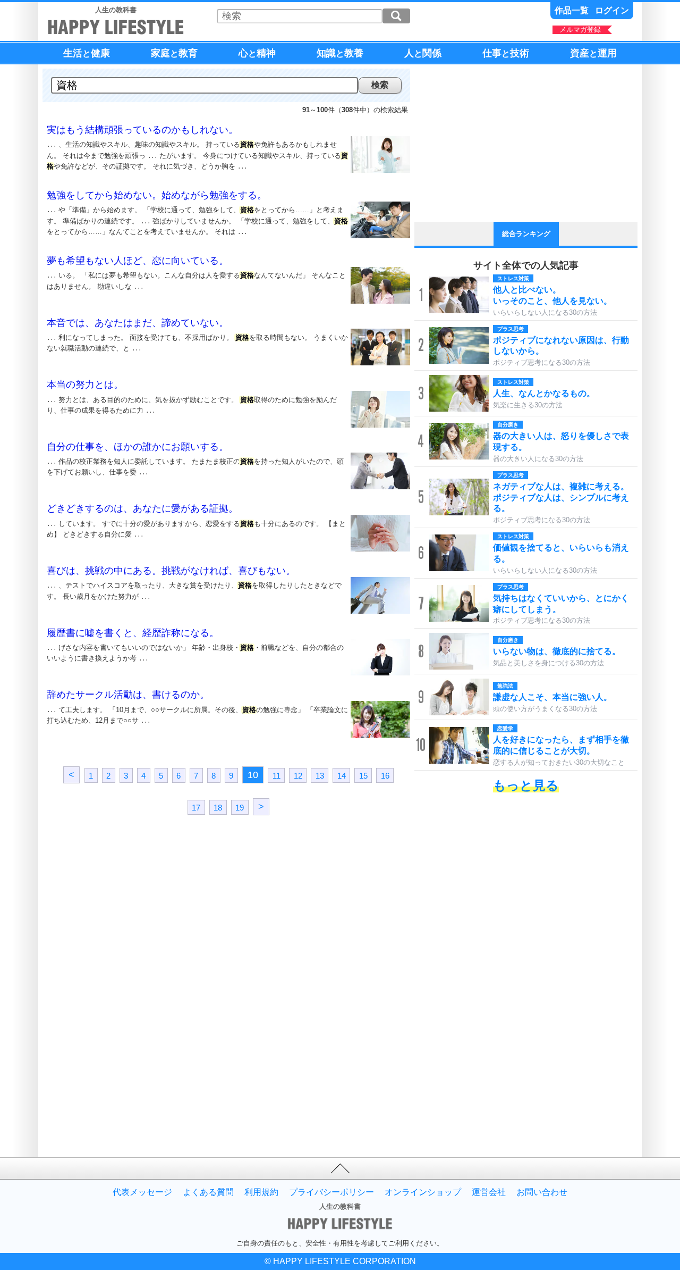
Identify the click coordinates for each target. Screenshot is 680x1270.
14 (341, 775)
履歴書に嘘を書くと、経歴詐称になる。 (133, 633)
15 (363, 775)
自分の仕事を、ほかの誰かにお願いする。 (137, 446)
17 (196, 807)
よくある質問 (208, 1192)
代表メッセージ (142, 1192)
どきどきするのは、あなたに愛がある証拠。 (142, 508)
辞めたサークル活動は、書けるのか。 (128, 694)
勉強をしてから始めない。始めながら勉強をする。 (157, 195)
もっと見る (526, 785)
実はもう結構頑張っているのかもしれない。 (142, 129)
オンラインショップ (423, 1192)
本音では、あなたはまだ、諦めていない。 (137, 323)
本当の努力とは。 (85, 384)
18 (218, 807)
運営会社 (489, 1192)
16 (385, 775)
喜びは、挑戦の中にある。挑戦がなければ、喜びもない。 (171, 570)
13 (320, 775)
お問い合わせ (541, 1192)
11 (276, 775)
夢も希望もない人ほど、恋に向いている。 (137, 260)
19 (239, 807)
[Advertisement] (135, 916)
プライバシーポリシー (331, 1192)
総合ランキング (526, 234)
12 (298, 775)
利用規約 (261, 1192)
